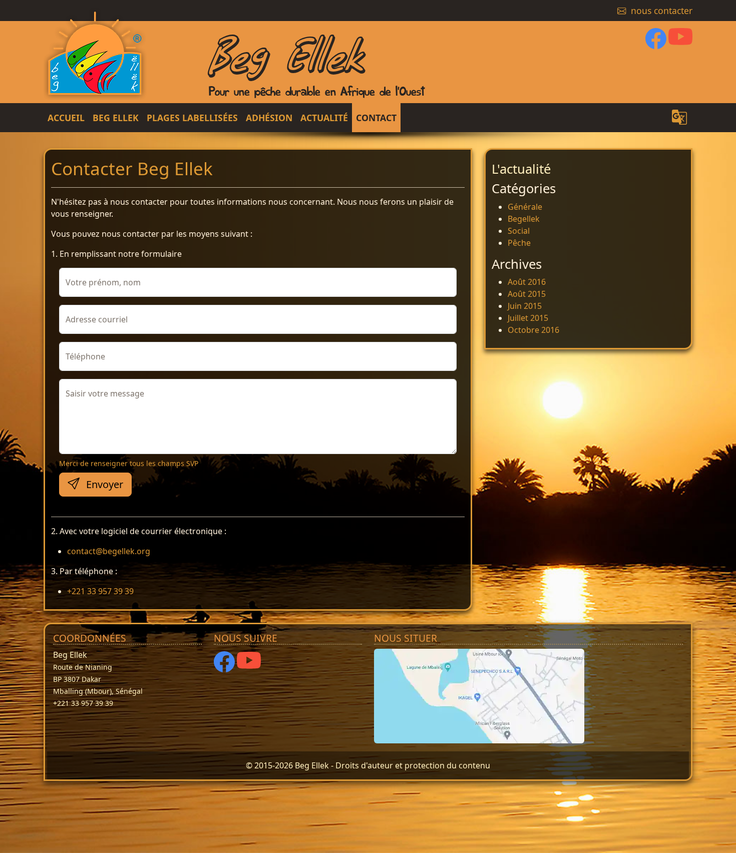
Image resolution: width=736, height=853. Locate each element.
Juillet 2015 (528, 317)
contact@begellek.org (108, 551)
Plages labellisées (192, 118)
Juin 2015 (525, 305)
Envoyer (103, 484)
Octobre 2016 (533, 329)
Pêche (519, 242)
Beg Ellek (285, 52)
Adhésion (269, 118)
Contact (376, 118)
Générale (525, 206)
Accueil (66, 118)
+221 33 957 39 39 (100, 591)
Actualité (324, 118)
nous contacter (660, 11)
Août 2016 (527, 281)
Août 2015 (527, 293)
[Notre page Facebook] (655, 42)
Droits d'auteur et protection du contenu (412, 765)
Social (519, 230)
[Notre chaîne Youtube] (680, 42)
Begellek (524, 218)
